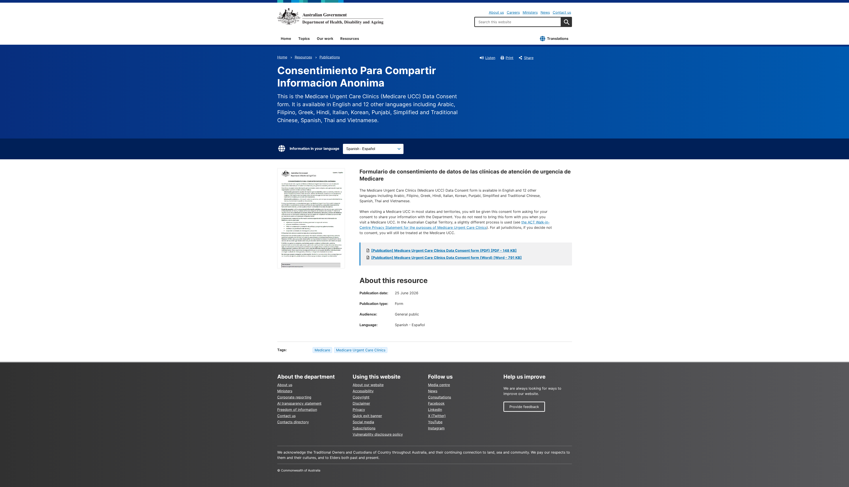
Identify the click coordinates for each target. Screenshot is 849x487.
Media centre (439, 385)
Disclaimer (361, 403)
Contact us (562, 12)
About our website (368, 385)
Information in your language (314, 148)
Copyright (361, 397)
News (545, 12)
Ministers (530, 12)
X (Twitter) (437, 416)
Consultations (439, 397)
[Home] (330, 16)
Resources (349, 38)
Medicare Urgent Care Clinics (360, 350)
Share (528, 58)
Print (509, 58)
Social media (363, 422)
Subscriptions (364, 428)
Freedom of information (297, 409)
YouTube (435, 422)
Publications (329, 57)
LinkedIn (435, 409)
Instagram (436, 428)
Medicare (322, 350)
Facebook (436, 403)
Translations (557, 38)
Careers (513, 12)
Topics (304, 38)
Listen (490, 58)
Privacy (359, 409)
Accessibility (363, 391)
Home (286, 38)
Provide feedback (524, 406)
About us (496, 12)
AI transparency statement (299, 403)
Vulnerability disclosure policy (378, 434)
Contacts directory (293, 422)
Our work (325, 38)
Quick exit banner (367, 416)
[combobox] (517, 22)
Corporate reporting (294, 397)
